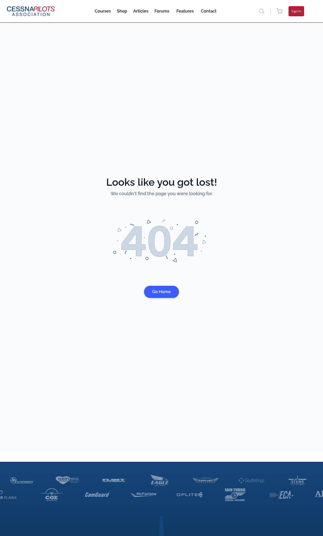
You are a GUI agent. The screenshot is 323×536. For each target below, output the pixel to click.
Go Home (161, 291)
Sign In (296, 11)
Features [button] (185, 11)
